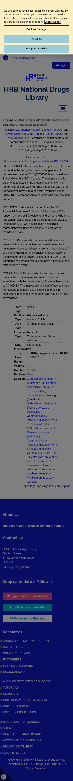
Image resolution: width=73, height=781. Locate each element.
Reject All (36, 39)
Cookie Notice (53, 21)
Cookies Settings (36, 29)
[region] (36, 27)
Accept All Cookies (36, 48)
